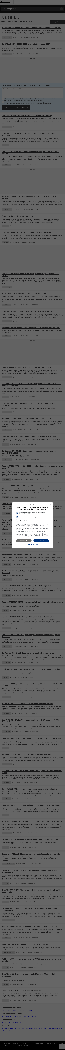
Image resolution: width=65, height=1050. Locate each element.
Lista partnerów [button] (19, 529)
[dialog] (32, 525)
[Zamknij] (50, 504)
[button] (32, 520)
